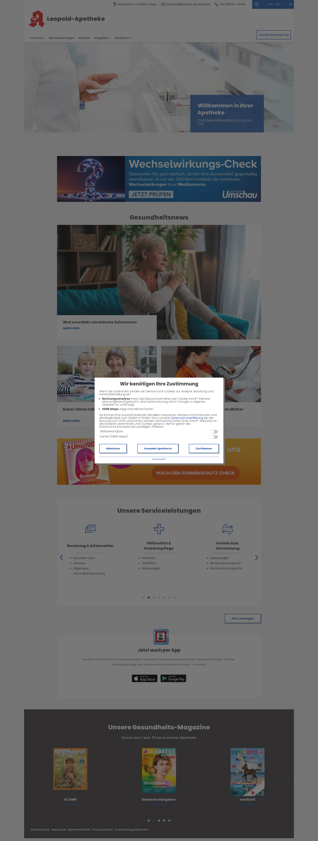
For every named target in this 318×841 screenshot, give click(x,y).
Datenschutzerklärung (187, 418)
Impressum (159, 459)
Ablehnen (113, 448)
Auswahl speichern (158, 448)
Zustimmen (204, 448)
